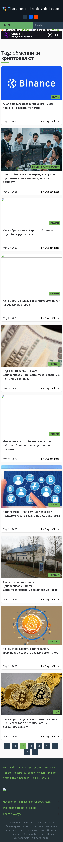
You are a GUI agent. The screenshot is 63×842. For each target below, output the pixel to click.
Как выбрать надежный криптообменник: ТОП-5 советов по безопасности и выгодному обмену (30, 723)
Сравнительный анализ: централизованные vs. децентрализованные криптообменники (30, 586)
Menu (7, 25)
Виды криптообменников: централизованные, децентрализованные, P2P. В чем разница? (31, 375)
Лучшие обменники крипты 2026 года (27, 801)
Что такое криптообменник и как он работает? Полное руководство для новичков (27, 445)
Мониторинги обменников (19, 808)
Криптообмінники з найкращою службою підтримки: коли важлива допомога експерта (30, 178)
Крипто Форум (12, 814)
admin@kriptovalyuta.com (30, 834)
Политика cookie (39, 838)
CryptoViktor (51, 121)
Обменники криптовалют (22, 822)
